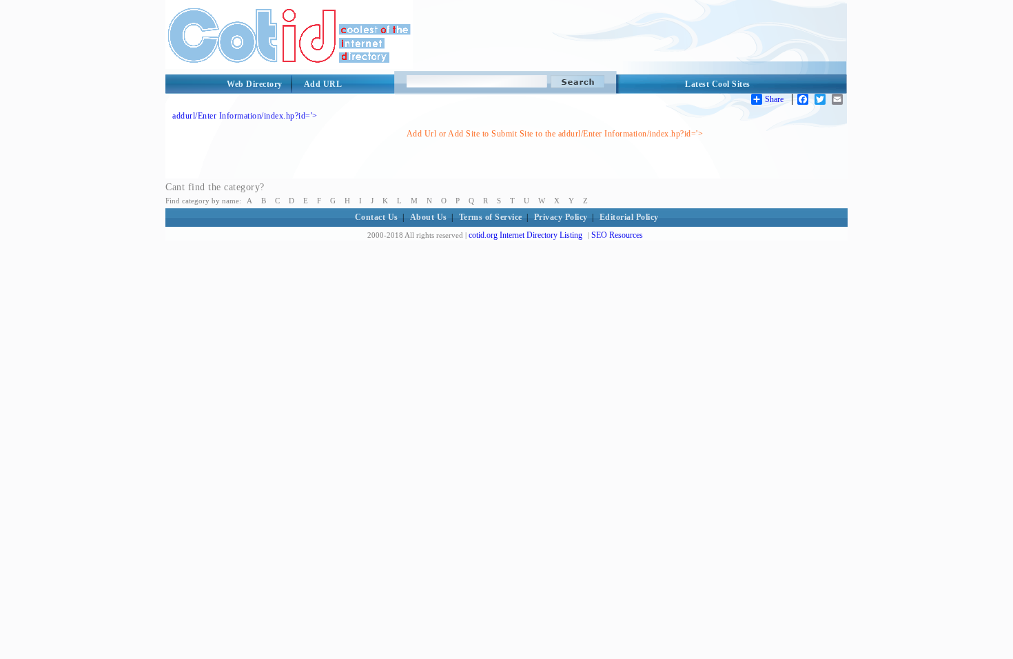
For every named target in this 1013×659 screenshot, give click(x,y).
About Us (428, 217)
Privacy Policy (561, 217)
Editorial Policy (629, 217)
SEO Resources (617, 235)
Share (774, 99)
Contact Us (376, 217)
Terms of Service (490, 217)
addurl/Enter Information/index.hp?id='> (245, 116)
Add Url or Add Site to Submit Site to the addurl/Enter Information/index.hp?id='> (555, 134)
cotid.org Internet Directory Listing (525, 235)
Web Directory (255, 84)
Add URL (323, 84)
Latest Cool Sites (717, 84)
